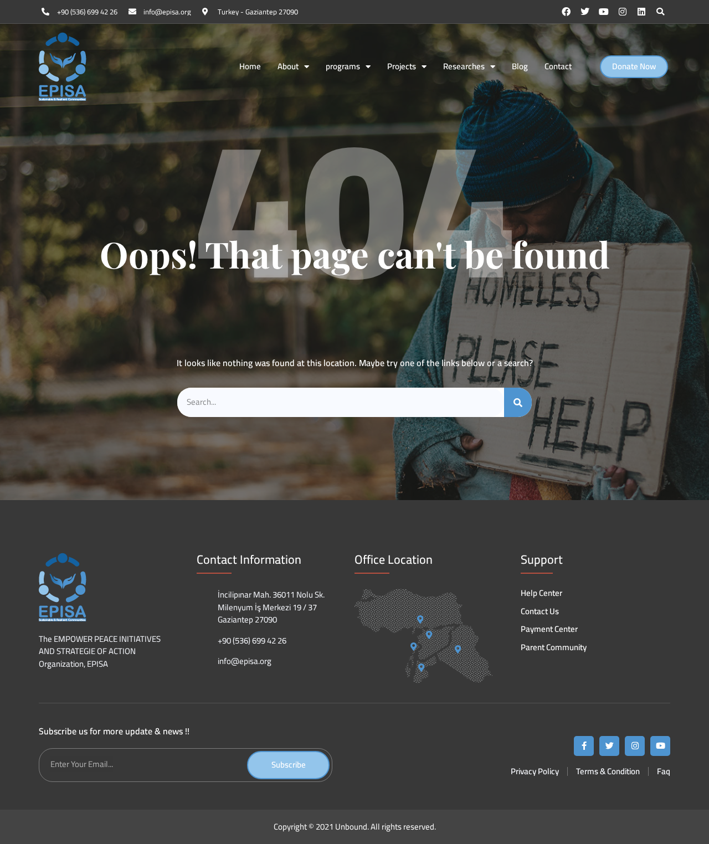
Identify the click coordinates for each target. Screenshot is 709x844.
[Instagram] (622, 11)
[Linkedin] (641, 11)
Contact (558, 66)
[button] (660, 11)
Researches (464, 66)
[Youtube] (603, 11)
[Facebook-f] (584, 746)
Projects (401, 66)
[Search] (518, 402)
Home (250, 66)
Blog (520, 66)
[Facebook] (566, 11)
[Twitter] (584, 11)
